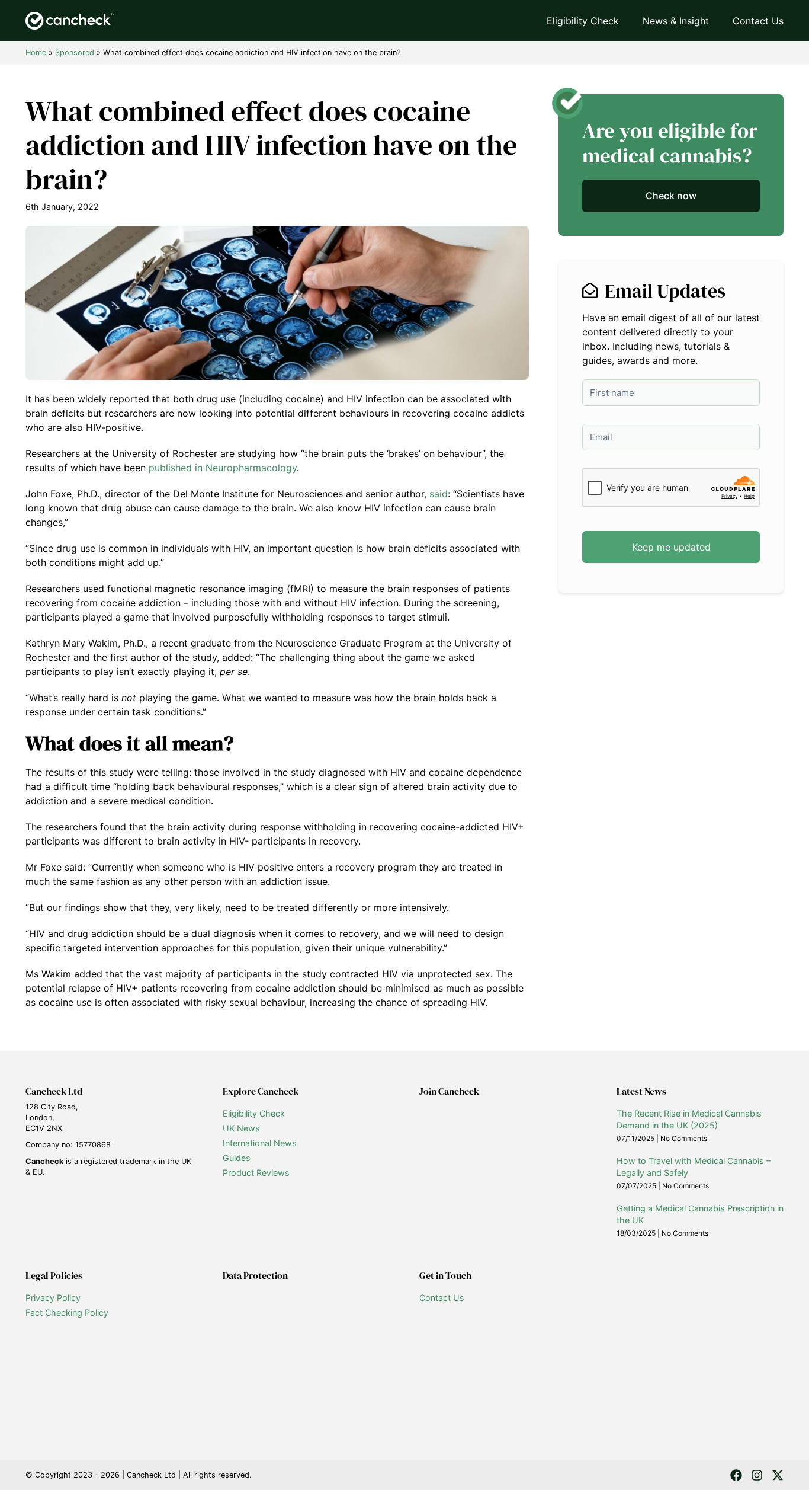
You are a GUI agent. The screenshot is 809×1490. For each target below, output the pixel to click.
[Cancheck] (69, 21)
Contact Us (758, 21)
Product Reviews (256, 1173)
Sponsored (74, 52)
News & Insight (676, 21)
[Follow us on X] (778, 1475)
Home (35, 52)
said (438, 494)
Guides (237, 1158)
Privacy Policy (53, 1298)
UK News (241, 1128)
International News (260, 1143)
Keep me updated (671, 547)
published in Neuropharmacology (223, 468)
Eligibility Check (583, 21)
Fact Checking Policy (66, 1312)
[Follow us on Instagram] (757, 1475)
